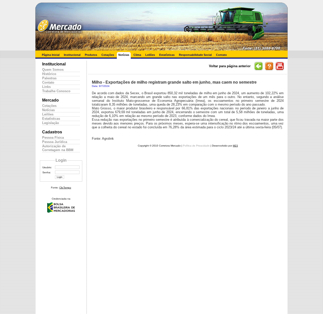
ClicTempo (65, 187)
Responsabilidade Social (195, 54)
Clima (137, 54)
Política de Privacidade (196, 145)
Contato (221, 54)
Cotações (107, 54)
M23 (235, 145)
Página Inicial (51, 54)
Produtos (91, 54)
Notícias (123, 54)
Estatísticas (167, 54)
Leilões (150, 54)
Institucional (72, 54)
